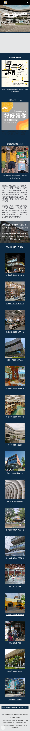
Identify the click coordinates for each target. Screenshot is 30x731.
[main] (15, 18)
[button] (2, 2)
